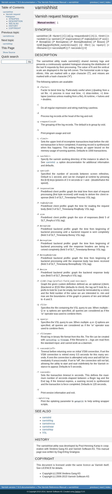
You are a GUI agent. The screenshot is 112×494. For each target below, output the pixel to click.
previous (94, 2)
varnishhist (73, 2)
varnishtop (8, 44)
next (102, 2)
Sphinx (77, 492)
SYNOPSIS (14, 19)
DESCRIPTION (16, 21)
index (108, 2)
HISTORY (13, 26)
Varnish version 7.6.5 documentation (18, 2)
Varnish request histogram (13, 15)
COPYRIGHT (15, 28)
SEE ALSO (14, 23)
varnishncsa (8, 36)
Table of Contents (12, 7)
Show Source (9, 52)
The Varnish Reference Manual (51, 2)
